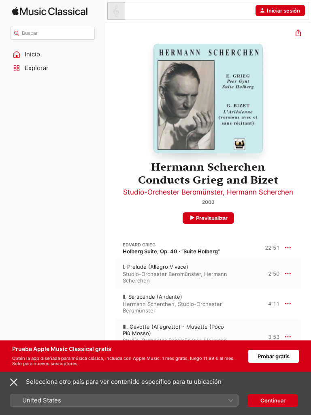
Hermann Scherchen (260, 192)
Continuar (272, 400)
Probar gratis (274, 356)
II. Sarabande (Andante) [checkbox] (152, 296)
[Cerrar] (13, 382)
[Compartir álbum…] (298, 34)
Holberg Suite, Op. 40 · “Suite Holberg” (171, 251)
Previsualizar (212, 218)
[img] (49, 11)
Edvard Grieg (139, 245)
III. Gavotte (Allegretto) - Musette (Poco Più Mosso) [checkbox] (173, 329)
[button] (53, 54)
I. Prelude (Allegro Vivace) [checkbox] (155, 266)
